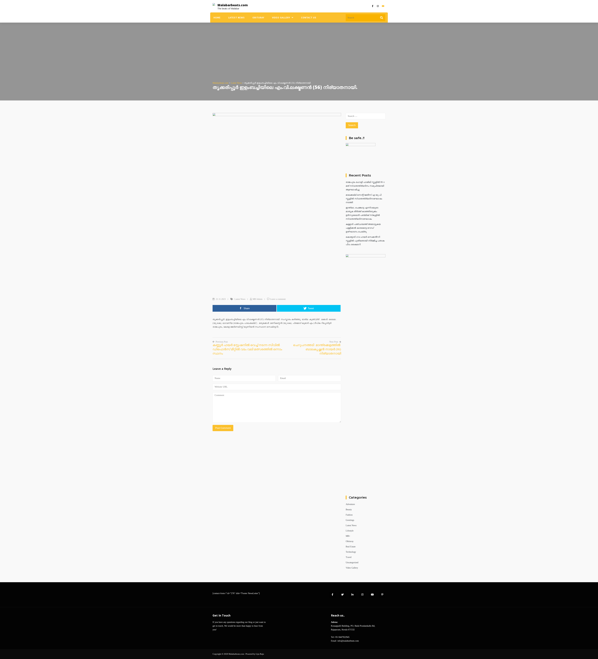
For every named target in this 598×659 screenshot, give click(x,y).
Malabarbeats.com (232, 5)
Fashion (349, 515)
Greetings (350, 520)
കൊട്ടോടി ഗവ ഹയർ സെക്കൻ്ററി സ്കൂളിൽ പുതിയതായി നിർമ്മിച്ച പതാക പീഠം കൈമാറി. (365, 241)
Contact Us (308, 17)
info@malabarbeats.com (348, 641)
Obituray (258, 17)
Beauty (349, 509)
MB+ (348, 536)
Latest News (236, 17)
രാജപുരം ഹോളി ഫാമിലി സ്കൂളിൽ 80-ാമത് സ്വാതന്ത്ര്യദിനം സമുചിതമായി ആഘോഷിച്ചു (365, 186)
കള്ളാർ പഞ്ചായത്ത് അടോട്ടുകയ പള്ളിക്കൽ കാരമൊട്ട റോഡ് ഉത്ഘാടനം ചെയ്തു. (363, 228)
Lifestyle (350, 531)
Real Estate (351, 546)
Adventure (350, 504)
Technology (351, 552)
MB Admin (257, 299)
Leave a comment (278, 299)
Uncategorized (352, 562)
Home (217, 17)
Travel (348, 557)
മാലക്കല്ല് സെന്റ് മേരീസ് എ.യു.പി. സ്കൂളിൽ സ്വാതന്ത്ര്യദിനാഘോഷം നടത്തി (364, 199)
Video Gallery (281, 17)
